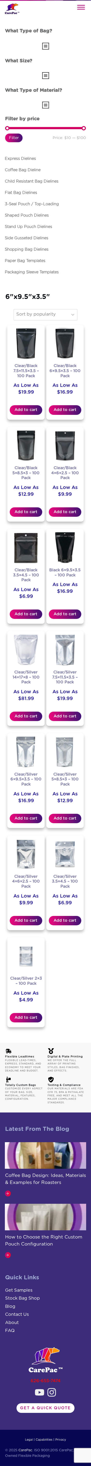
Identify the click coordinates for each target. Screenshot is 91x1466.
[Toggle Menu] (81, 7)
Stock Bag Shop (22, 1298)
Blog (10, 1306)
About (12, 1323)
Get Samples (19, 1290)
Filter (14, 138)
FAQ (10, 1331)
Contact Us (17, 1314)
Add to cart (26, 410)
